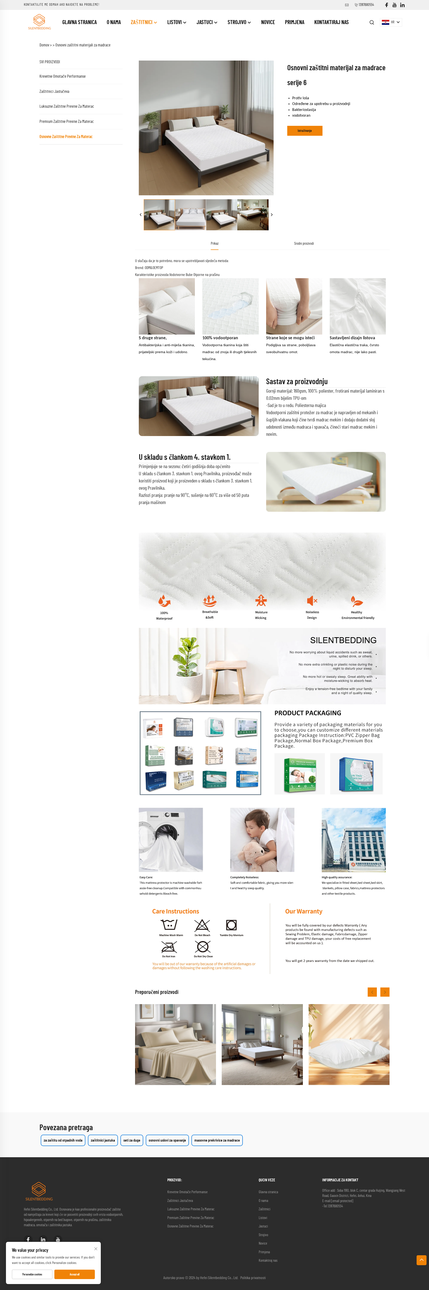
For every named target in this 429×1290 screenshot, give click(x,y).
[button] (372, 992)
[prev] (141, 214)
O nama (114, 22)
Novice (268, 22)
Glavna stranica (79, 22)
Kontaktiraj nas (331, 22)
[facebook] (386, 5)
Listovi (175, 22)
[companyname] (39, 22)
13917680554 (366, 5)
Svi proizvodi (49, 62)
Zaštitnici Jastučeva (54, 91)
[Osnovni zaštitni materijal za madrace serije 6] (159, 215)
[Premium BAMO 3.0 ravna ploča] (175, 1044)
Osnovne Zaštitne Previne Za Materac (66, 137)
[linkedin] (402, 5)
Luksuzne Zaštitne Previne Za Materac (66, 106)
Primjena (294, 22)
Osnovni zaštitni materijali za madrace (82, 45)
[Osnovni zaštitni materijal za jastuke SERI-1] (349, 1044)
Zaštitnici (142, 22)
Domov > (45, 45)
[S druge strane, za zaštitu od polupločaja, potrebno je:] (262, 1044)
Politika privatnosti (253, 1278)
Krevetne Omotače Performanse (62, 76)
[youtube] (394, 5)
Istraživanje (305, 131)
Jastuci (205, 22)
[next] (272, 214)
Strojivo (237, 22)
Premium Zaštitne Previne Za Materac (66, 121)
